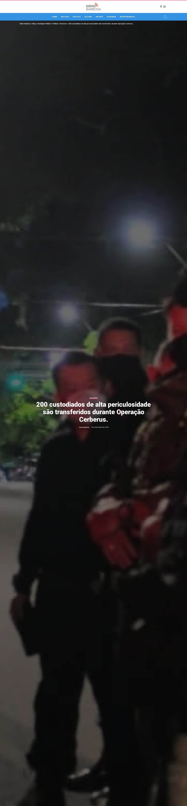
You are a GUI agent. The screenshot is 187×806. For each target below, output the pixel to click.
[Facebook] (161, 6)
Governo (93, 398)
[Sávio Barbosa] (93, 6)
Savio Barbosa (84, 427)
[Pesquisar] (165, 17)
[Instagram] (164, 6)
